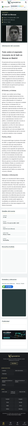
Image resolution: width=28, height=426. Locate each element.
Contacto (4, 370)
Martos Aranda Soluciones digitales (15, 414)
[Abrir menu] (2, 2)
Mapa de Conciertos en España (20, 381)
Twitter (7, 405)
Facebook (7, 399)
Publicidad (4, 373)
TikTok (7, 402)
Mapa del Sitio (22, 391)
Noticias (3, 385)
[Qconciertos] (14, 2)
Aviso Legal (4, 391)
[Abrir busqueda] (25, 2)
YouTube (20, 402)
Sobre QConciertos (19, 370)
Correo (20, 405)
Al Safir (4, 217)
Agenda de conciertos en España (7, 381)
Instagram (20, 399)
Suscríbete (14, 363)
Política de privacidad (13, 392)
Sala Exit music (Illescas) (9, 228)
